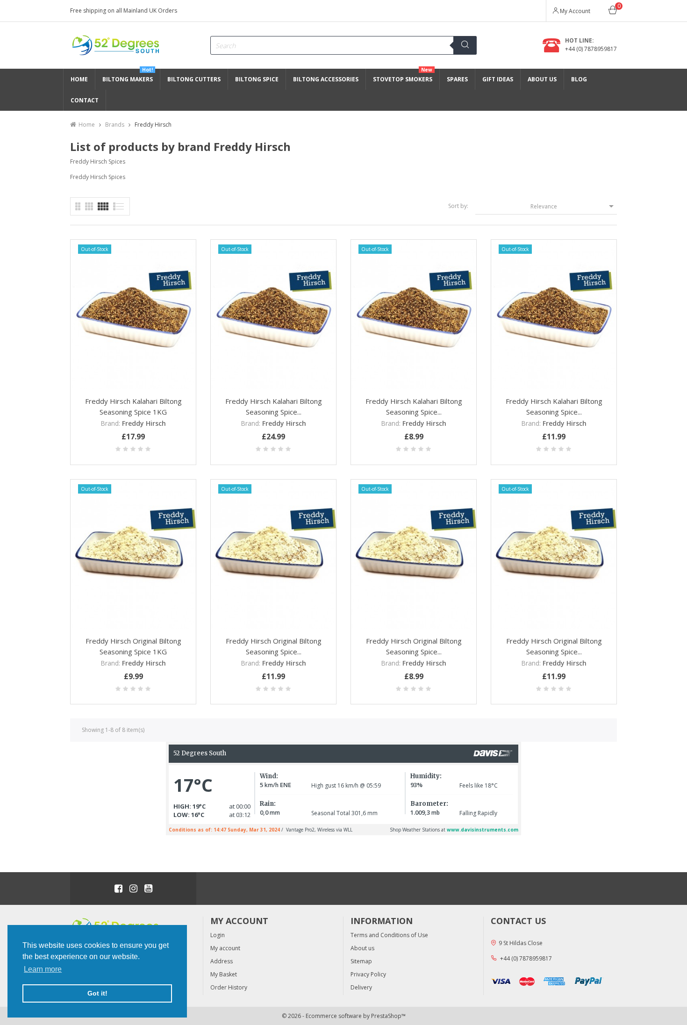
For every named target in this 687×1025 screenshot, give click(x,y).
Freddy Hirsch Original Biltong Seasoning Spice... (274, 646)
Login (217, 935)
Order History (228, 987)
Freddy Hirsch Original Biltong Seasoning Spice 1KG (133, 646)
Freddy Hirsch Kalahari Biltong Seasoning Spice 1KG (133, 406)
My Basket (223, 974)
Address (221, 961)
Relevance (573, 206)
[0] (612, 11)
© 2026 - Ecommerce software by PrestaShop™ (344, 1016)
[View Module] (103, 206)
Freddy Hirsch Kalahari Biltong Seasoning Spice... (273, 406)
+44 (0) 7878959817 (591, 49)
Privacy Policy (368, 974)
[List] (77, 206)
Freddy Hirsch (144, 423)
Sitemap (361, 961)
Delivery (361, 987)
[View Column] (89, 206)
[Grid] (119, 206)
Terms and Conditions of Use (389, 935)
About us (362, 948)
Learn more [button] (43, 969)
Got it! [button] (97, 993)
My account (225, 948)
